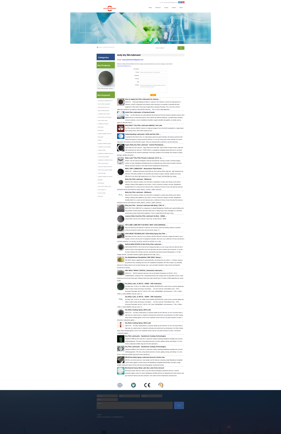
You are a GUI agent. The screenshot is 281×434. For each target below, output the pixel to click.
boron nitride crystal (102, 120)
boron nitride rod (102, 189)
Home (150, 7)
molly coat (100, 196)
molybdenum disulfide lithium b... (105, 100)
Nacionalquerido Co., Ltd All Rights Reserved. (112, 417)
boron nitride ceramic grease (104, 117)
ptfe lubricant (101, 183)
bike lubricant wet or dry (103, 107)
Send (153, 95)
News (181, 7)
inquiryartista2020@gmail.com (171, 2)
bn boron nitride (101, 193)
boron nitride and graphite (104, 104)
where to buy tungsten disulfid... (105, 169)
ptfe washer (101, 130)
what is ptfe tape (102, 173)
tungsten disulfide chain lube (104, 133)
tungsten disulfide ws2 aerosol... (105, 176)
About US (158, 7)
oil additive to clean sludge (104, 146)
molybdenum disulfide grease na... (106, 153)
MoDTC (100, 140)
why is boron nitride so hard (104, 186)
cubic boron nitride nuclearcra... (105, 166)
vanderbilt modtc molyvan (104, 113)
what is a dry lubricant (103, 163)
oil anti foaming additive (103, 156)
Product (174, 7)
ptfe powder (101, 127)
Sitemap (99, 414)
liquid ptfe (100, 179)
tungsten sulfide (101, 150)
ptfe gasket (100, 137)
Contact (166, 7)
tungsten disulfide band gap (104, 143)
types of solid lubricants (103, 110)
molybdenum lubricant (103, 123)
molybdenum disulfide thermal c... (106, 160)
